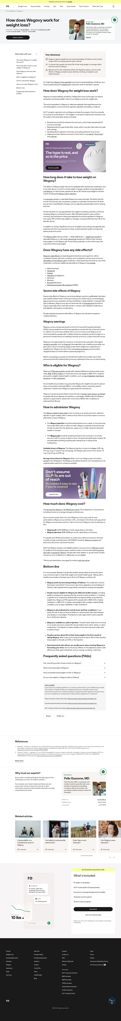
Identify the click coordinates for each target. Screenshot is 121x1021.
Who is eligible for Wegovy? (26, 77)
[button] (26, 54)
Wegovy (19, 11)
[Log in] (113, 6)
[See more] (114, 857)
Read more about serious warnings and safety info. (82, 698)
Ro (6, 11)
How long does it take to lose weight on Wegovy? (26, 67)
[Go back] (110, 857)
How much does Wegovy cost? (27, 84)
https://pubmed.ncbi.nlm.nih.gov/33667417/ (49, 756)
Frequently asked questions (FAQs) (26, 92)
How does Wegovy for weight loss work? (26, 61)
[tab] (22, 6)
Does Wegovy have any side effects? (26, 72)
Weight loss (12, 11)
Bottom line (20, 88)
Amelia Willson (101, 799)
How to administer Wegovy (25, 81)
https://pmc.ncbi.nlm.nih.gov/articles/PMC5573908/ (32, 750)
